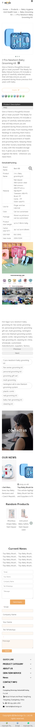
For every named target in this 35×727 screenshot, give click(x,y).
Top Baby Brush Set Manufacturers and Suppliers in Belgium (10, 557)
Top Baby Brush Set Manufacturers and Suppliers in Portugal (10, 563)
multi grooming (9, 380)
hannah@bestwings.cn (14, 706)
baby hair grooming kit (12, 400)
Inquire (14, 90)
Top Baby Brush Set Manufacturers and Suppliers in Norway (10, 566)
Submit (7, 651)
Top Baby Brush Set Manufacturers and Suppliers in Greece (25, 560)
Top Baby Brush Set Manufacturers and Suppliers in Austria (25, 563)
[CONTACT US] (17, 430)
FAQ (5, 108)
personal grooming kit (12, 372)
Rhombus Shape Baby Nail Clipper (11, 524)
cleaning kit (8, 404)
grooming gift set (10, 376)
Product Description (12, 104)
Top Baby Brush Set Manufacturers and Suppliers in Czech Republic (10, 554)
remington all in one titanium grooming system (15, 385)
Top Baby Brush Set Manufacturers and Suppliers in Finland (25, 557)
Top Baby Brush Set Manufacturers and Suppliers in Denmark (10, 560)
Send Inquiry (17, 602)
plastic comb (8, 391)
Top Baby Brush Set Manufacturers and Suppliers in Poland (25, 554)
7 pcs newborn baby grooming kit (16, 361)
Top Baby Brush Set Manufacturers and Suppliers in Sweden (25, 566)
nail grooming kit (10, 396)
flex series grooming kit (13, 367)
